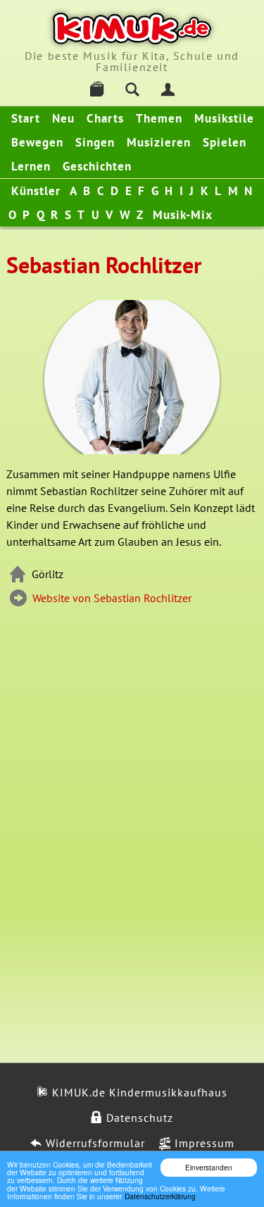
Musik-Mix (183, 215)
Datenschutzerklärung (160, 1196)
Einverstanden (208, 1167)
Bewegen (37, 142)
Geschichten (97, 166)
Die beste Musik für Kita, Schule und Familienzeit (132, 61)
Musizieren (159, 142)
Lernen (31, 166)
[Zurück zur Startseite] (132, 28)
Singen (95, 142)
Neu (63, 118)
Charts (105, 118)
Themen (159, 118)
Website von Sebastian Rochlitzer (110, 598)
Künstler (36, 191)
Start (25, 118)
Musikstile (224, 118)
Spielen (224, 142)
